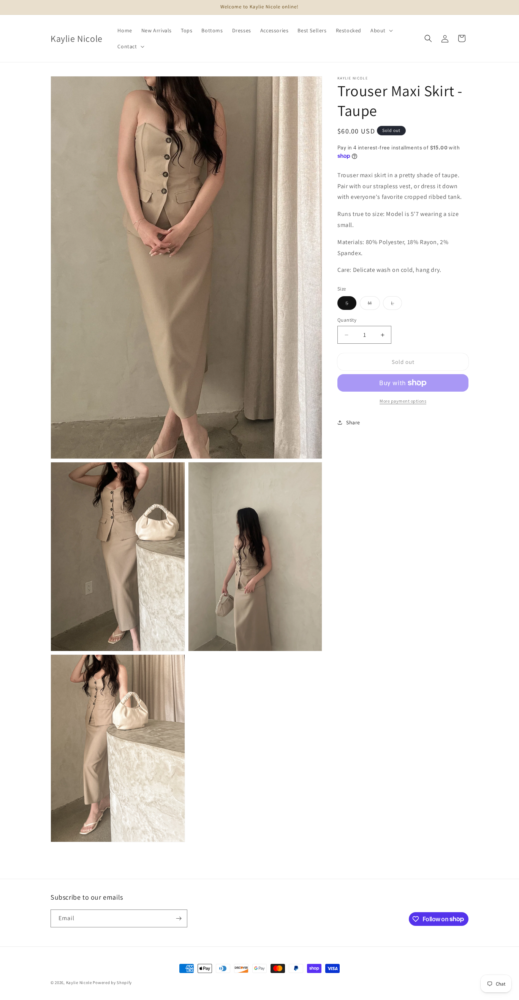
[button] (381, 30)
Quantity (346, 320)
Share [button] (353, 422)
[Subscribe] (178, 918)
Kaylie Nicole (79, 982)
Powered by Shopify (112, 982)
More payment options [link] (403, 401)
